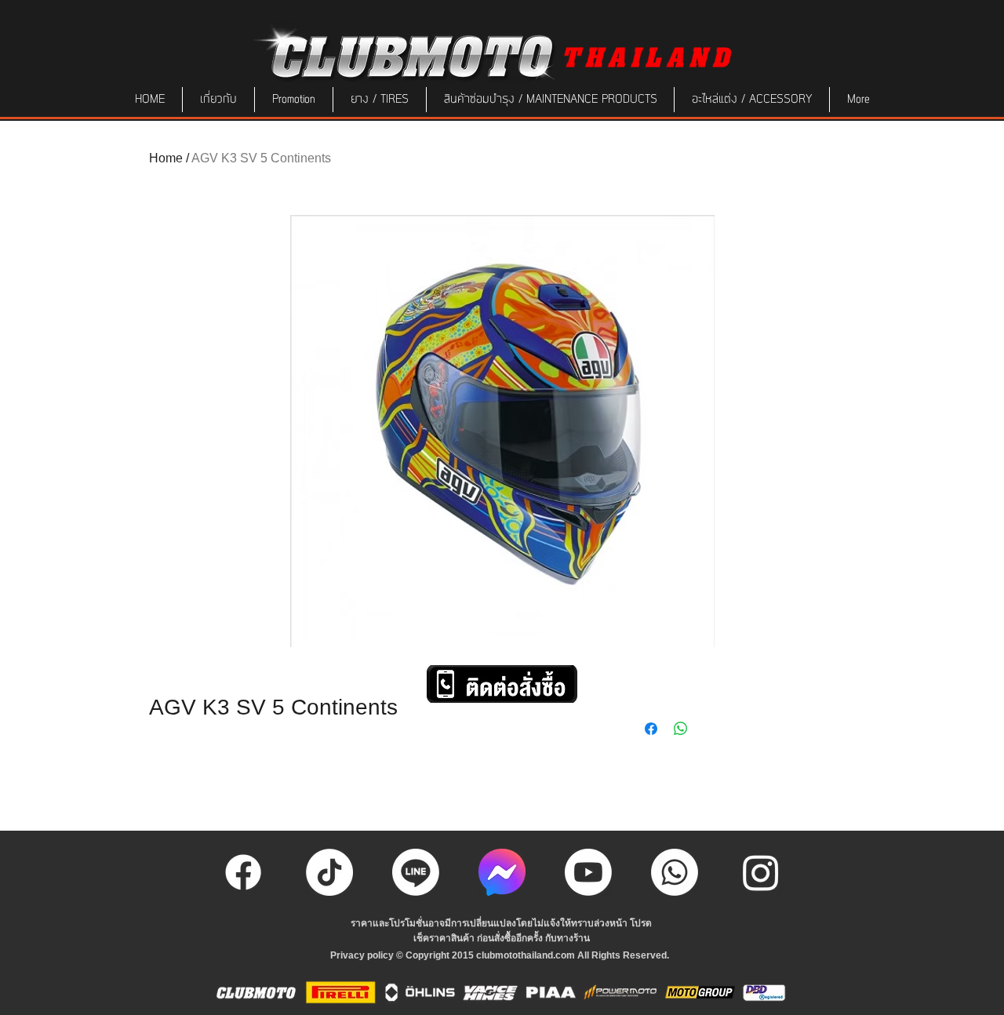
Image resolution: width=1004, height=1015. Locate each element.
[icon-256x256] (502, 872)
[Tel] (674, 872)
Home (166, 158)
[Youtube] (588, 872)
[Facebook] (243, 872)
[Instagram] (760, 872)
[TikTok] (329, 872)
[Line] (415, 872)
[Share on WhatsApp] (680, 728)
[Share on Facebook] (651, 728)
